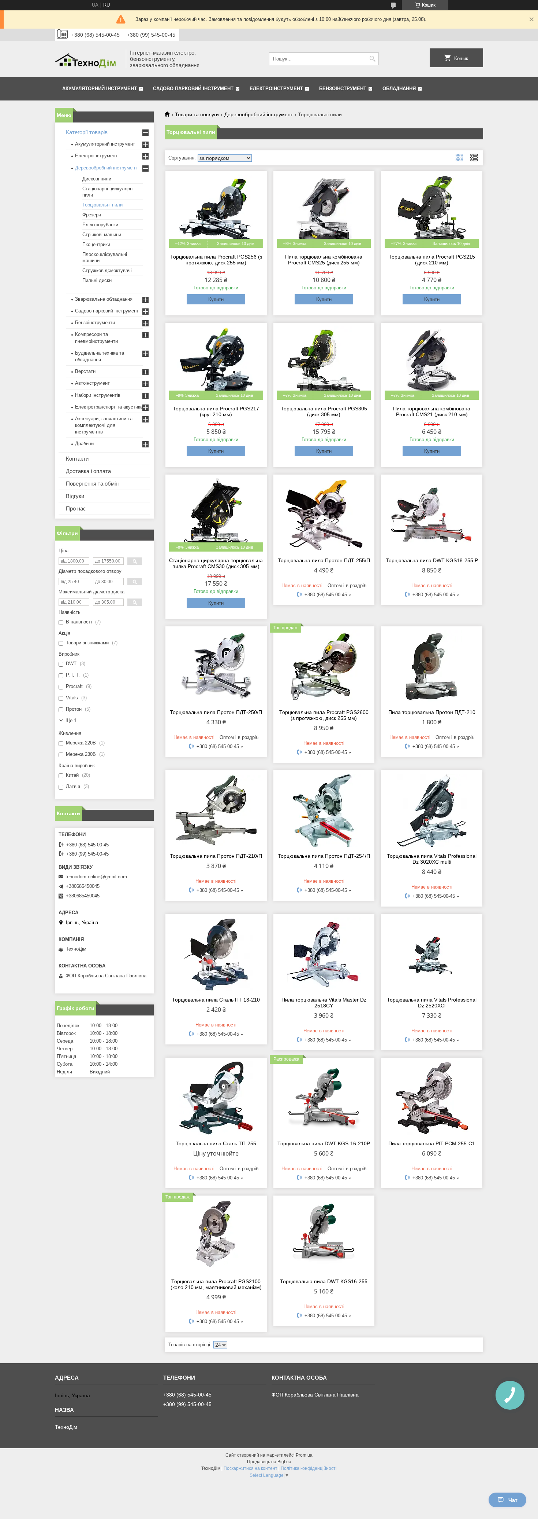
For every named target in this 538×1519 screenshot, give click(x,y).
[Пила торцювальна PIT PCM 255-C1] (432, 1098)
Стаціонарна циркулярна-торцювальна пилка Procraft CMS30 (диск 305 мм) (216, 563)
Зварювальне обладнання (103, 299)
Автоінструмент (92, 383)
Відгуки (75, 496)
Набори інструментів (97, 395)
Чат (513, 1500)
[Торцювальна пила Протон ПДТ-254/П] (324, 810)
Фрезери (91, 214)
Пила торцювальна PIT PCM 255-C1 (431, 1143)
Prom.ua (304, 1455)
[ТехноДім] (88, 58)
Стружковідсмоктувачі (107, 270)
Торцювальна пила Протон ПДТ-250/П (216, 712)
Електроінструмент (276, 88)
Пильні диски (97, 280)
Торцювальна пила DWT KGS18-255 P (432, 560)
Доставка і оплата (88, 471)
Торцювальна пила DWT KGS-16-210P (323, 1143)
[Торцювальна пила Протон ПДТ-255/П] (324, 515)
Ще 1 (71, 720)
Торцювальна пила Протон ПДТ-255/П (324, 560)
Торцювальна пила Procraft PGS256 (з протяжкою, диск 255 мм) (216, 260)
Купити (216, 299)
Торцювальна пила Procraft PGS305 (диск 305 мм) (324, 411)
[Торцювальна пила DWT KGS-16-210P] (324, 1098)
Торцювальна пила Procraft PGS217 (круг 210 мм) (216, 411)
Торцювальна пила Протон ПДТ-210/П (216, 856)
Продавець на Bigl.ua (269, 1461)
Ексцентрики (96, 244)
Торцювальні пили (102, 205)
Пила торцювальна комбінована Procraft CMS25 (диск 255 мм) (323, 260)
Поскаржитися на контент (250, 1468)
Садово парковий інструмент (193, 88)
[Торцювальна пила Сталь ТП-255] (216, 1098)
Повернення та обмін (92, 483)
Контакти (77, 458)
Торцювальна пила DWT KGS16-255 (323, 1281)
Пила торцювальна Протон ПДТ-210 (431, 712)
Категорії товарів (87, 132)
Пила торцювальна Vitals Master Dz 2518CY (323, 1003)
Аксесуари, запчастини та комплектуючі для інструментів (103, 425)
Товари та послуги (197, 114)
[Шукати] (372, 58)
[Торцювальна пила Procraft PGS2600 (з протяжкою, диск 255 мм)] (324, 666)
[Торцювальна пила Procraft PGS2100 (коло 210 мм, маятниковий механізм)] (216, 1236)
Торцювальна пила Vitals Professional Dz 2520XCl (432, 1003)
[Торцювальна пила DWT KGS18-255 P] (432, 515)
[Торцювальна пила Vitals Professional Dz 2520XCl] (432, 954)
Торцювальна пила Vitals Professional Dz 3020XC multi (432, 859)
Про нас (76, 508)
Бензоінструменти (95, 322)
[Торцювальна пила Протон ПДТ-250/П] (216, 666)
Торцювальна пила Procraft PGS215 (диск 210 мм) (432, 260)
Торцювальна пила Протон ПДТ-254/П (324, 856)
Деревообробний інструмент (258, 114)
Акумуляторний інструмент (99, 88)
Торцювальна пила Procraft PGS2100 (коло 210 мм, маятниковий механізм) (216, 1284)
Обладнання (399, 88)
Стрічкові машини (101, 234)
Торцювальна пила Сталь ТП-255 (216, 1143)
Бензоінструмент (342, 88)
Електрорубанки (100, 224)
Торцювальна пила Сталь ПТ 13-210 (216, 1000)
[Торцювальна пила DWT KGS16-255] (324, 1236)
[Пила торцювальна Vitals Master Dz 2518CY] (324, 954)
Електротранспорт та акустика (109, 407)
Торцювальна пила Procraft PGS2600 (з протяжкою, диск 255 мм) (324, 715)
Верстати (85, 371)
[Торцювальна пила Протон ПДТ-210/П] (216, 810)
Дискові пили (96, 179)
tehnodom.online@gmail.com (96, 876)
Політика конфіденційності (309, 1468)
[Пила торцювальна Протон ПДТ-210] (432, 666)
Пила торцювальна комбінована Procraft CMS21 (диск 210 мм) (431, 411)
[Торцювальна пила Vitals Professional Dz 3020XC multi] (432, 810)
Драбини (84, 443)
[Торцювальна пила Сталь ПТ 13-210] (216, 954)
